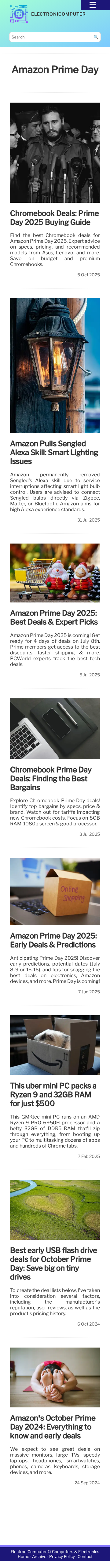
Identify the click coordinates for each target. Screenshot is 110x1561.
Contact (85, 1556)
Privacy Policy (62, 1556)
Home (23, 1556)
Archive (39, 1556)
